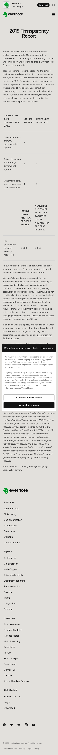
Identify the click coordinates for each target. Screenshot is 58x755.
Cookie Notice (27, 388)
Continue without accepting (43, 348)
